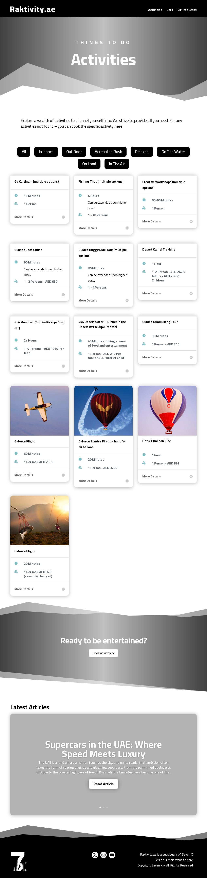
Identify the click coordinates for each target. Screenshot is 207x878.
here (190, 860)
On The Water (173, 151)
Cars (170, 10)
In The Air (117, 163)
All (24, 151)
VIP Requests (187, 10)
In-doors (46, 151)
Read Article (103, 784)
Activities (155, 10)
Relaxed (142, 151)
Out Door (74, 151)
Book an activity (103, 653)
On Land (89, 163)
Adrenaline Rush (108, 151)
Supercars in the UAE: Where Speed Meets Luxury (103, 749)
